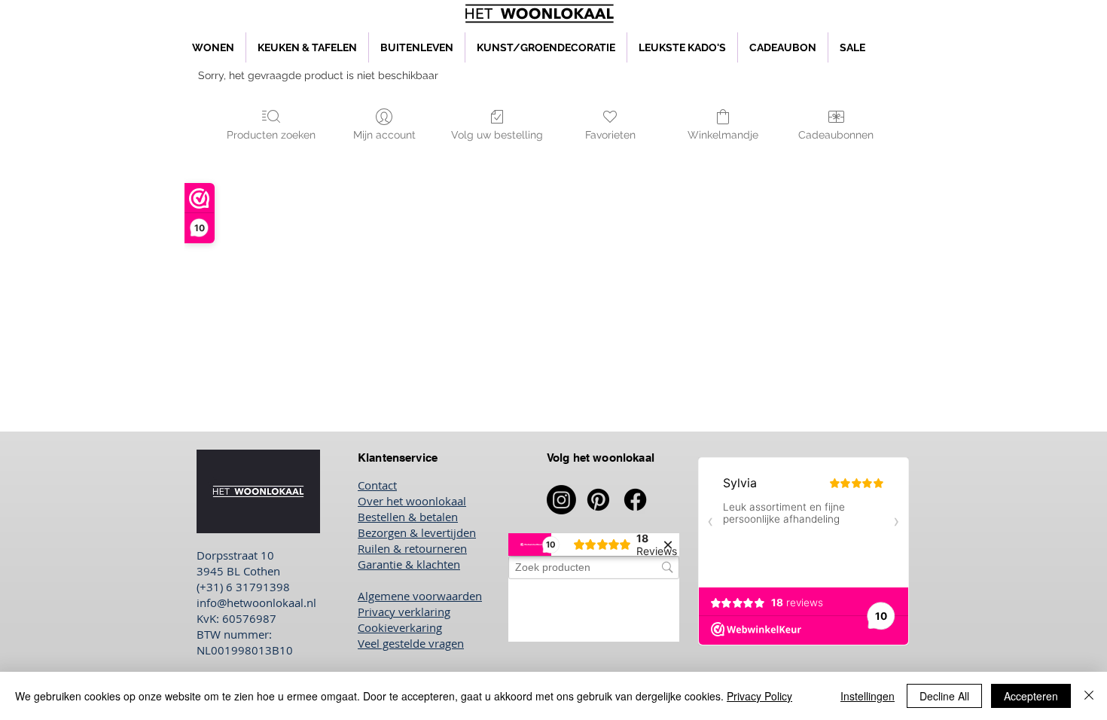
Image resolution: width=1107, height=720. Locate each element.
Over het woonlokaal (412, 500)
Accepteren (1031, 695)
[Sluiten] (1089, 696)
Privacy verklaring (404, 611)
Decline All (944, 695)
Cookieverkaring (400, 627)
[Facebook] (635, 499)
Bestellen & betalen (408, 516)
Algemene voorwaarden (420, 595)
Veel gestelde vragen (411, 643)
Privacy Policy (759, 695)
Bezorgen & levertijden (417, 532)
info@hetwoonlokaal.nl (256, 602)
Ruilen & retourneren (412, 548)
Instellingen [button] (867, 695)
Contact (377, 485)
